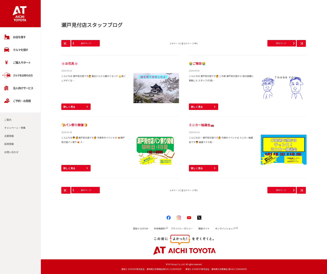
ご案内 (7, 119)
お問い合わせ (11, 152)
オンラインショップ (225, 228)
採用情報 (9, 144)
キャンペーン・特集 (15, 127)
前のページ (86, 43)
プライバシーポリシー (182, 228)
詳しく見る (69, 106)
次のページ (281, 43)
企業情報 (9, 136)
